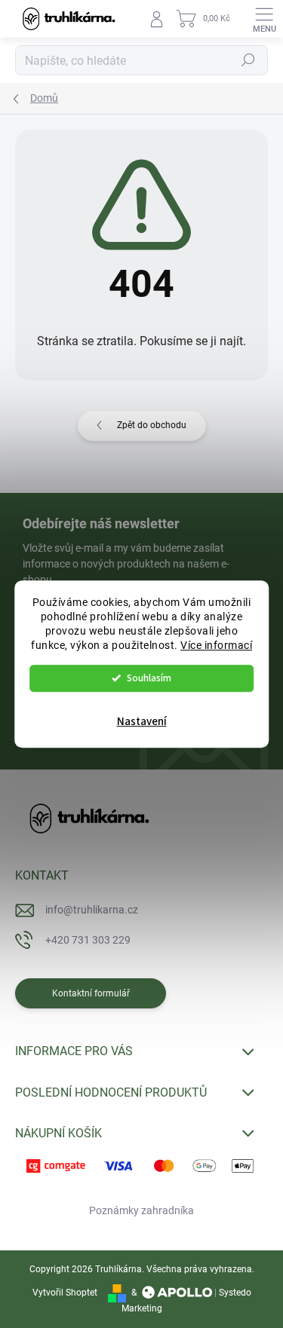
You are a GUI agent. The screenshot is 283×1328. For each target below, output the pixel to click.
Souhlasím (149, 678)
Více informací (216, 645)
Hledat (248, 60)
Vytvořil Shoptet (64, 1292)
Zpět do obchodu (151, 425)
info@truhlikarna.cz (91, 910)
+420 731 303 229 (88, 940)
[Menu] (264, 19)
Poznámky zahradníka (141, 1210)
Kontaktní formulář (91, 993)
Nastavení (142, 722)
